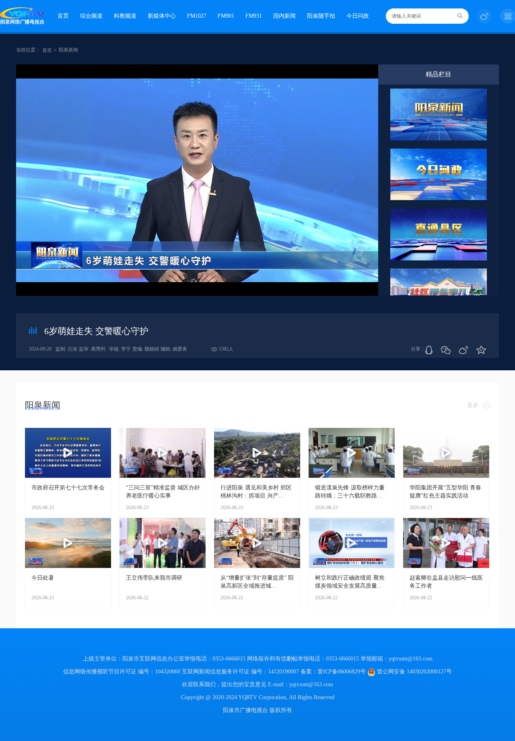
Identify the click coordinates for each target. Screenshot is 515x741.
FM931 (253, 16)
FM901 (226, 16)
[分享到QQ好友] (429, 350)
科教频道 (125, 16)
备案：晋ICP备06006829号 (334, 672)
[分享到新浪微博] (463, 350)
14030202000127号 (429, 672)
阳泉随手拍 (321, 16)
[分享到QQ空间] (481, 350)
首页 (63, 16)
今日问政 (357, 16)
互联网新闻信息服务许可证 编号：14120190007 (240, 672)
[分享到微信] (446, 350)
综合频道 (91, 16)
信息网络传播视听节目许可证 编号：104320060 (121, 672)
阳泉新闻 (68, 50)
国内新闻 (284, 16)
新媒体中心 (162, 16)
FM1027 (196, 16)
